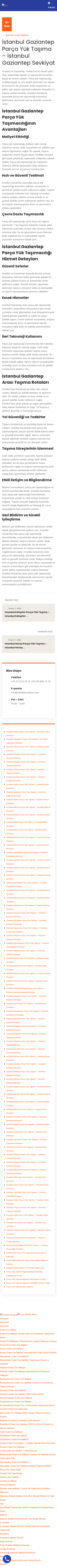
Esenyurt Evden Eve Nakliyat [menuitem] (13, 1390)
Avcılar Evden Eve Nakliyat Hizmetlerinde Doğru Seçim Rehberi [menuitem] (28, 1352)
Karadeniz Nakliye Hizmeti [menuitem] (12, 1537)
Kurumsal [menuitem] (4, 1322)
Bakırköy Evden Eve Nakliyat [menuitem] (12, 1367)
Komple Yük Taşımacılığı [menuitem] (11, 1473)
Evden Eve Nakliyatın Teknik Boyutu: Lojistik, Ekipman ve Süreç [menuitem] (28, 1341)
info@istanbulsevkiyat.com (25, 692)
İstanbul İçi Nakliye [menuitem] (8, 1481)
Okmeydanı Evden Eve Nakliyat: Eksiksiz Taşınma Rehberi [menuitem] (26, 1466)
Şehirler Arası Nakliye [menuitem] (9, 1477)
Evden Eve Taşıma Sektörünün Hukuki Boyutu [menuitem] (20, 1560)
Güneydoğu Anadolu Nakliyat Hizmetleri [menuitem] (17, 1552)
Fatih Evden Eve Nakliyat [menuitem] (11, 1432)
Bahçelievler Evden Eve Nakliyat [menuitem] (14, 1356)
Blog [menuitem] (2, 1556)
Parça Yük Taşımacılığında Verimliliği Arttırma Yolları (28, 1283)
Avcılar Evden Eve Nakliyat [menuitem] (12, 1348)
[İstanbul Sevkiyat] (5, 5)
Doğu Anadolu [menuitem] (6, 1541)
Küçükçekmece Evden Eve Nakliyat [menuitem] (16, 1401)
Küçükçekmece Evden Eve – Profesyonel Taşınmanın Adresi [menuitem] (27, 1405)
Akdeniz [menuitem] (3, 1515)
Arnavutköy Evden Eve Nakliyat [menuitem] (14, 1345)
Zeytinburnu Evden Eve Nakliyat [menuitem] (14, 1439)
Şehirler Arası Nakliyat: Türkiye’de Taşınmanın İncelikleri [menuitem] (25, 1488)
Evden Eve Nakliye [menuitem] (8, 1329)
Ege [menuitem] (1, 1503)
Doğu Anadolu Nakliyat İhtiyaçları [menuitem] (14, 1545)
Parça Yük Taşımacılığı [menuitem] (10, 1469)
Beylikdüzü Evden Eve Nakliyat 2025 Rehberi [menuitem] (20, 1420)
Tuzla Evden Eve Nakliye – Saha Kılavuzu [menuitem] (18, 1450)
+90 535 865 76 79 (41, 681)
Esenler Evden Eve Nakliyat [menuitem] (12, 1447)
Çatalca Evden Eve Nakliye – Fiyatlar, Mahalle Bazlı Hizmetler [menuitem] (27, 1443)
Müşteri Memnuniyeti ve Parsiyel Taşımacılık (25, 1268)
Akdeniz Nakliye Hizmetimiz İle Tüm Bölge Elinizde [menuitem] (23, 1518)
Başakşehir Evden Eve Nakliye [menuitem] (13, 1435)
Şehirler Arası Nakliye (17, 35)
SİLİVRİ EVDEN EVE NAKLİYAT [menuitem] (14, 1409)
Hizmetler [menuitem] (4, 1326)
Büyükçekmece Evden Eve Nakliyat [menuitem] (16, 1379)
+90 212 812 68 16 (21, 681)
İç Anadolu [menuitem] (4, 1522)
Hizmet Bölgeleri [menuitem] (7, 1484)
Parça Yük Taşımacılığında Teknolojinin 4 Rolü (25, 1279)
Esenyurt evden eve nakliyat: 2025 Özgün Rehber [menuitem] (22, 1394)
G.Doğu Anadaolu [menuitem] (7, 1549)
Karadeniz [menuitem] (4, 1533)
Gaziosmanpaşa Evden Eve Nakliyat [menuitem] (16, 1397)
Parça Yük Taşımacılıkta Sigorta (19, 1286)
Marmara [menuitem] (4, 1492)
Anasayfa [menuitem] (4, 1318)
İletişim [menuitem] (3, 1564)
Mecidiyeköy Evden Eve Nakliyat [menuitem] (14, 1462)
